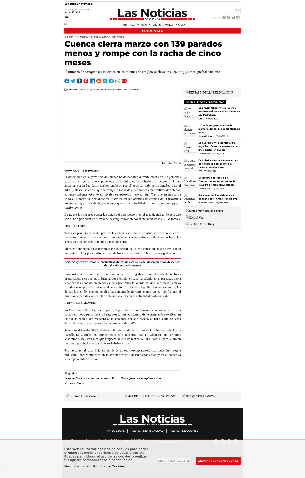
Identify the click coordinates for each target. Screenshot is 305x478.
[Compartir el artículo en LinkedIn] (92, 81)
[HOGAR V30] (195, 217)
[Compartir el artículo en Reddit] (98, 81)
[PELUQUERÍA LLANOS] (198, 396)
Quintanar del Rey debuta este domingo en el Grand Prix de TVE (218, 197)
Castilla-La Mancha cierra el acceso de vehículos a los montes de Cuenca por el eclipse (218, 164)
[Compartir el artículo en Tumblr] (79, 81)
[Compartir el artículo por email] (124, 81)
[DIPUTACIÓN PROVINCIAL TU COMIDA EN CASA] (152, 24)
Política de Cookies (183, 430)
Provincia (152, 31)
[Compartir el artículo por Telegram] (111, 81)
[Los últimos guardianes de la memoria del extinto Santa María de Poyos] (190, 129)
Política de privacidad (147, 430)
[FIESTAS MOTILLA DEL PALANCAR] (209, 92)
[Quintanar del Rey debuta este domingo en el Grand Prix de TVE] (190, 199)
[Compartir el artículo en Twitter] (73, 81)
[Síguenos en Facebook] (224, 17)
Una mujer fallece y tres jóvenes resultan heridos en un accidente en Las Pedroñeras (219, 111)
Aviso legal (116, 430)
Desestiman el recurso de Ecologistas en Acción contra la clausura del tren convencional (216, 181)
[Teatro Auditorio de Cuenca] (205, 210)
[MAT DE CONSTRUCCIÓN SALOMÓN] (150, 396)
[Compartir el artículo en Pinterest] (85, 81)
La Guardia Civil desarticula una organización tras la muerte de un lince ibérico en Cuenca (218, 146)
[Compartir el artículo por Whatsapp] (117, 81)
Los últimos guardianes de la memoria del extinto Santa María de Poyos (219, 129)
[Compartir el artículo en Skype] (105, 81)
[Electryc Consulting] (200, 224)
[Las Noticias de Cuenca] (153, 14)
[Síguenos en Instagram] (233, 17)
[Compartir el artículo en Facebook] (66, 81)
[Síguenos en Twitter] (229, 17)
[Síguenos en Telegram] (238, 17)
